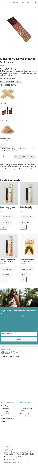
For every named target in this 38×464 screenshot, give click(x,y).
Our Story (4, 406)
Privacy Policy (24, 413)
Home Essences (5, 151)
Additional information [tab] (24, 157)
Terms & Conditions (26, 406)
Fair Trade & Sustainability (5, 412)
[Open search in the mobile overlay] (28, 3)
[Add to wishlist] (3, 145)
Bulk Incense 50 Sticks (26, 149)
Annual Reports (6, 419)
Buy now (6, 222)
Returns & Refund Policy (26, 410)
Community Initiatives (8, 416)
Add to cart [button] (8, 216)
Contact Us (5, 421)
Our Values (5, 408)
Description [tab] (7, 157)
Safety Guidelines (26, 416)
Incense (14, 151)
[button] (3, 2)
